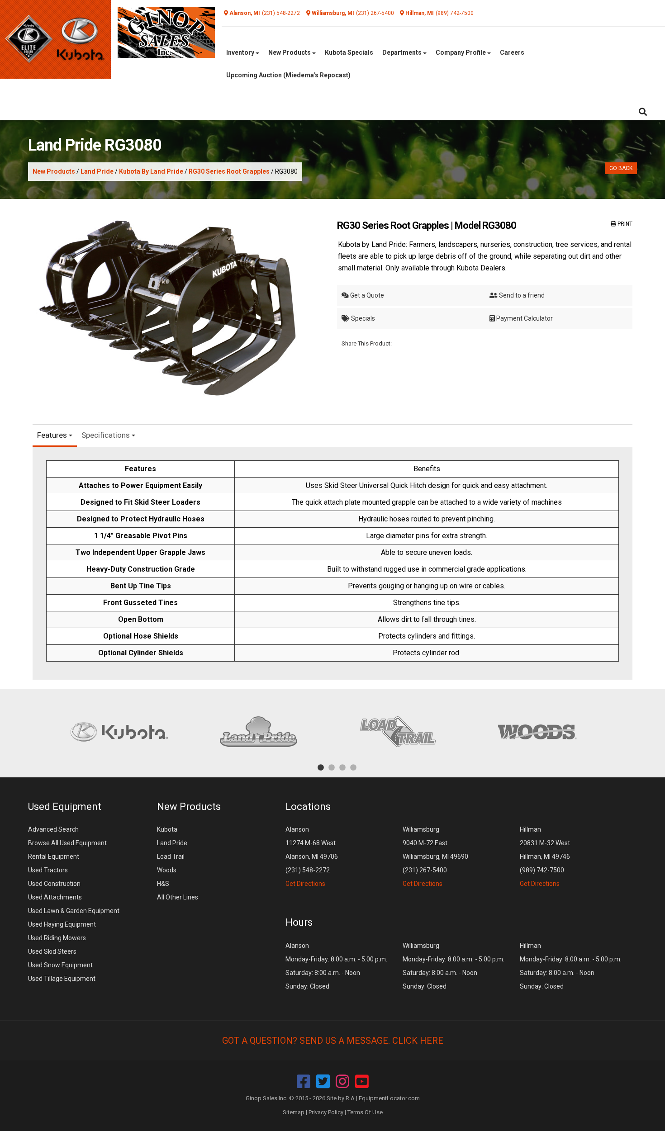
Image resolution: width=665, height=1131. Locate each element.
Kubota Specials (349, 52)
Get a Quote (366, 295)
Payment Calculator (524, 318)
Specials (362, 318)
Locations (308, 806)
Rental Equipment (53, 856)
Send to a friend (521, 295)
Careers (512, 52)
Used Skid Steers (52, 951)
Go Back (620, 168)
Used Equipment (64, 806)
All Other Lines (177, 897)
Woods (166, 870)
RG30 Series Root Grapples (229, 171)
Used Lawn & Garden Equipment (73, 910)
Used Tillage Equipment (61, 978)
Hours (299, 922)
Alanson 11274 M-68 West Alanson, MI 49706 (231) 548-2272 (311, 856)
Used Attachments (55, 897)
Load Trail (171, 856)
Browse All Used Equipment (67, 843)
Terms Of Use (365, 1112)
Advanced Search (53, 829)
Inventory (241, 52)
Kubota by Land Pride (151, 171)
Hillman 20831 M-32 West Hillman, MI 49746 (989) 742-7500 (545, 856)
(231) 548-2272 (281, 13)
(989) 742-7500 (455, 13)
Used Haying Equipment (62, 924)
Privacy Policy (326, 1112)
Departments (402, 52)
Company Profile (461, 52)
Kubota (167, 829)
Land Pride (97, 171)
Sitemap (293, 1112)
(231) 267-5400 (375, 13)
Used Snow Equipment (60, 965)
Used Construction (54, 883)
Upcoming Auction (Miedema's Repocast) (288, 75)
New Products (290, 52)
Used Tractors (48, 870)
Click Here (417, 1040)
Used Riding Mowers (57, 938)
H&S (163, 883)
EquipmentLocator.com (389, 1098)
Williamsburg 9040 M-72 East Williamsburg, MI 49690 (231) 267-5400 (435, 856)
